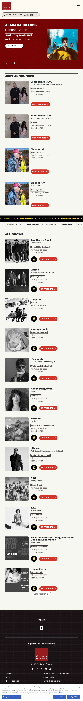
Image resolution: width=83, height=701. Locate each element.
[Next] (14, 63)
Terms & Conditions (51, 681)
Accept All (59, 697)
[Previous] (7, 63)
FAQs (7, 677)
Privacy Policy (49, 677)
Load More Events (41, 594)
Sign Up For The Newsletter (41, 644)
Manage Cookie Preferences (11, 697)
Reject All (74, 697)
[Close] (80, 687)
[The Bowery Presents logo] (6, 6)
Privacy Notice (58, 693)
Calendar (9, 674)
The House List (12, 681)
